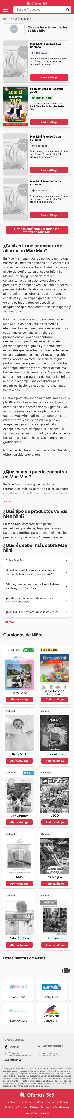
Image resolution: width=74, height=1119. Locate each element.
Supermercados (52, 1045)
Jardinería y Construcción (51, 1054)
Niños (14, 18)
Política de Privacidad (37, 1112)
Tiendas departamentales (20, 1054)
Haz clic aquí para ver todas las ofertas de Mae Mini (37, 230)
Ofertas (14, 1046)
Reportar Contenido (56, 1101)
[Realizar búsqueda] (68, 10)
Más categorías (12, 1060)
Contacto (11, 1101)
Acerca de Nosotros (31, 1101)
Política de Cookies (16, 1107)
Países (34, 1107)
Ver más (8, 501)
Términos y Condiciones (55, 1107)
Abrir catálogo (49, 77)
